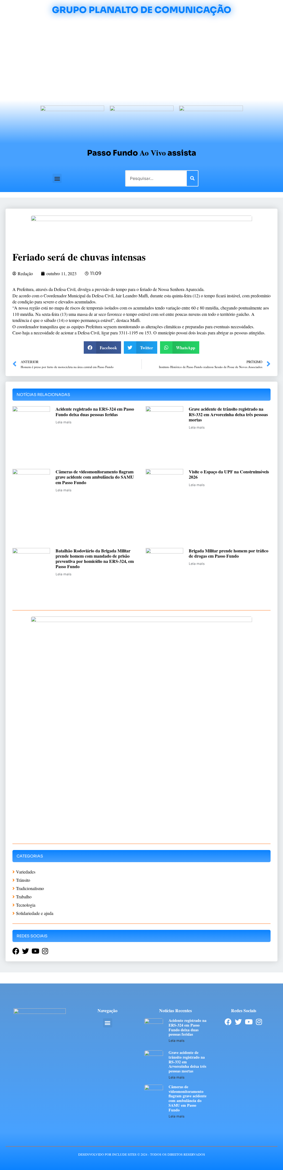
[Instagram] (258, 1021)
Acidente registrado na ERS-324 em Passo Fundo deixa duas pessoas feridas (95, 411)
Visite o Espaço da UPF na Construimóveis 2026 (229, 474)
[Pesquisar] (192, 178)
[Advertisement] (141, 58)
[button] (57, 178)
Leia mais (63, 422)
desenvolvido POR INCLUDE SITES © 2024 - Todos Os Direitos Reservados (141, 1154)
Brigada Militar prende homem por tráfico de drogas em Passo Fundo (228, 553)
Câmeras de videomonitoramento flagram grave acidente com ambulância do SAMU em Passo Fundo (95, 476)
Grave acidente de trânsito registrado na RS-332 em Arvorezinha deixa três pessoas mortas (228, 414)
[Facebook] (228, 1021)
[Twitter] (238, 1021)
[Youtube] (248, 1021)
